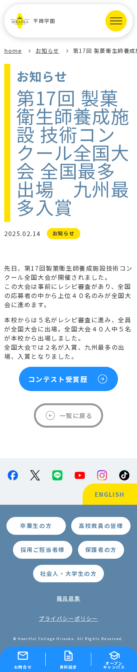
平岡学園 (44, 20)
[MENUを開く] (116, 21)
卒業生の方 (36, 525)
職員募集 (68, 598)
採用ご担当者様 (43, 549)
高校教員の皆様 (101, 525)
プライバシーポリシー (68, 618)
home (13, 50)
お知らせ (47, 50)
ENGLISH (110, 494)
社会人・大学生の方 (68, 573)
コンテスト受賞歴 (58, 379)
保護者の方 (101, 549)
